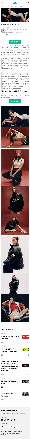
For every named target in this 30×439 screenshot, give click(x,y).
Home (2, 6)
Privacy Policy (11, 433)
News (7, 6)
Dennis (7, 27)
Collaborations (15, 431)
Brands (3, 431)
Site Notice (23, 431)
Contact (18, 433)
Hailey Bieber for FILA (16, 6)
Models (8, 431)
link (19, 95)
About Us (3, 433)
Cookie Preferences (6, 435)
